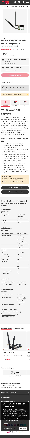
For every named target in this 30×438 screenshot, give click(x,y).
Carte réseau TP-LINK (15, 376)
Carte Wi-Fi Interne (22, 233)
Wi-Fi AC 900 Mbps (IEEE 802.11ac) (22, 242)
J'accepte (23, 429)
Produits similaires (18, 328)
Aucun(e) (19, 257)
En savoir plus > (13, 421)
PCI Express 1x (20, 252)
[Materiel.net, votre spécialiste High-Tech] (7, 2)
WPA (18, 264)
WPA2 (18, 266)
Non (18, 250)
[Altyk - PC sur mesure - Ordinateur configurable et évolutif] (9, 432)
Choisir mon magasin (10, 70)
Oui (18, 254)
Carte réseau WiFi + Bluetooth (9, 314)
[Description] (5, 102)
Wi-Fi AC (19, 235)
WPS (18, 268)
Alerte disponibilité (11, 63)
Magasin (20, 1)
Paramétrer (7, 428)
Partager (7, 82)
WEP (18, 261)
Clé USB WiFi (5, 312)
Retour (4, 7)
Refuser (6, 425)
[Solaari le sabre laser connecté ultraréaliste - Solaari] (19, 432)
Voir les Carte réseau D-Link (15, 192)
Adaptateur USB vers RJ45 (8, 316)
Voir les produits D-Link (15, 188)
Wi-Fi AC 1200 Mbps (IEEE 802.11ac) (22, 238)
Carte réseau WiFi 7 (15, 312)
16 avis (13, 49)
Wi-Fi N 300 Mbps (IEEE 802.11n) (21, 246)
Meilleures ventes (6, 328)
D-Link (3, 38)
